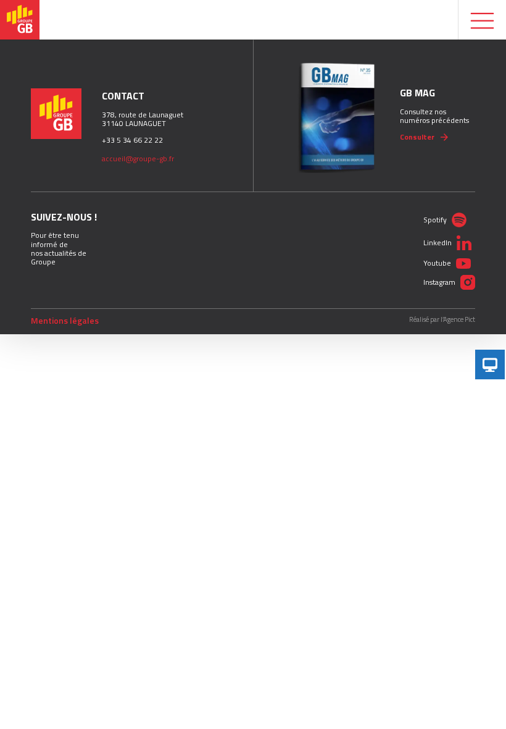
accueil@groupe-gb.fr (138, 158)
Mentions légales (65, 320)
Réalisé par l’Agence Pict (442, 319)
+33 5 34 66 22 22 (132, 140)
